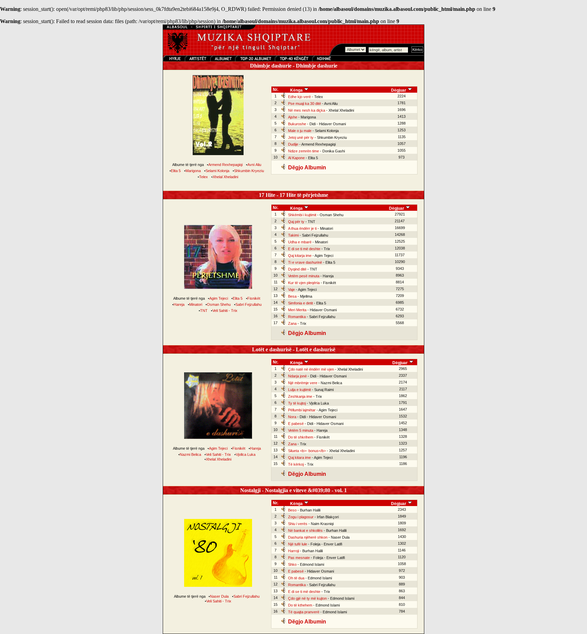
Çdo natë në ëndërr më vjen (311, 369)
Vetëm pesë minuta (303, 276)
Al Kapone (296, 158)
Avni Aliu (254, 165)
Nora (292, 417)
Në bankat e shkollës (305, 530)
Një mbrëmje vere (302, 383)
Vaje (291, 289)
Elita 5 (176, 171)
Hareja (179, 304)
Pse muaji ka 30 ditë (304, 103)
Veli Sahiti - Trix (224, 311)
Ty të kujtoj (297, 403)
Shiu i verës (297, 524)
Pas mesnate (299, 558)
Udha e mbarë (300, 242)
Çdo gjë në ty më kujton (307, 598)
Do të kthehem (300, 605)
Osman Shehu (219, 304)
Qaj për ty (296, 222)
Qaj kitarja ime (300, 256)
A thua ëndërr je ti (302, 228)
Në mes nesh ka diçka (306, 110)
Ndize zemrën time (303, 151)
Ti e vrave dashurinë (305, 262)
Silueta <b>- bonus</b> (307, 451)
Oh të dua (296, 578)
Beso (292, 510)
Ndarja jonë (297, 376)
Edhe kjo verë (299, 97)
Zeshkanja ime (300, 396)
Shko (292, 564)
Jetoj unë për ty (301, 137)
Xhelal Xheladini (225, 177)
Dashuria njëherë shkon (307, 537)
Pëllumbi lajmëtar (302, 410)
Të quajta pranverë (303, 612)
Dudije (293, 144)
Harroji (293, 551)
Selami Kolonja (217, 171)
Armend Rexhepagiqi (225, 165)
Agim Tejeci (218, 298)
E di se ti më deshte (304, 249)
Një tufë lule (297, 544)
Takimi (293, 235)
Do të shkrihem (300, 437)
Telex (203, 177)
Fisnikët (253, 298)
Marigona (193, 171)
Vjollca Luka (245, 454)
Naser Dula (219, 596)
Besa (292, 296)
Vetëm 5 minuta (300, 430)
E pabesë (296, 424)
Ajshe (292, 117)
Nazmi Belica (190, 454)
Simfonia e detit (300, 303)
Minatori (195, 304)
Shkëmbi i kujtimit (302, 215)
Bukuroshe (297, 124)
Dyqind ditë (297, 269)
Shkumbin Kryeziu (249, 171)
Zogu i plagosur (301, 517)
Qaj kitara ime (299, 457)
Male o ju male (300, 131)
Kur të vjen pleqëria (304, 283)
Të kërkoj (296, 464)
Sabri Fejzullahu (248, 304)
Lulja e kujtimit (299, 390)
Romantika (297, 317)
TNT (204, 311)
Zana (292, 323)
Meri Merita (297, 310)
